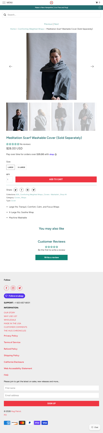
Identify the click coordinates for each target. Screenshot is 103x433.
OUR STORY (9, 312)
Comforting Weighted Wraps (31, 29)
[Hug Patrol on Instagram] (14, 288)
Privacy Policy (11, 335)
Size (8, 161)
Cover (13, 201)
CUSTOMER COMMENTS (15, 327)
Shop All (63, 194)
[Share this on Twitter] (15, 190)
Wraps (23, 198)
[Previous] (11, 66)
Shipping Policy (11, 355)
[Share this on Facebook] (21, 190)
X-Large (21, 167)
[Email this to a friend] (33, 190)
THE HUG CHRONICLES (15, 331)
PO (5, 415)
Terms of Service (12, 342)
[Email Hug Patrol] (20, 288)
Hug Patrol (16, 411)
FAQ (6, 375)
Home (13, 29)
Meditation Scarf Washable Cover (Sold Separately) (44, 138)
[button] (13, 144)
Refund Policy (10, 349)
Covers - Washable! (51, 194)
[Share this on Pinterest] (27, 190)
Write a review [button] (51, 257)
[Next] (92, 66)
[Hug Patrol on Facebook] (7, 288)
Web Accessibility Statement (18, 368)
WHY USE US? (10, 316)
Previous (48, 24)
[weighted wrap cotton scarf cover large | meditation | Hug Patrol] (51, 66)
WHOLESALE (10, 320)
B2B (17, 194)
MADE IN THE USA (12, 323)
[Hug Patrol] (51, 2)
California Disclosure (14, 362)
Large (10, 167)
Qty (8, 174)
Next (56, 24)
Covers (17, 198)
